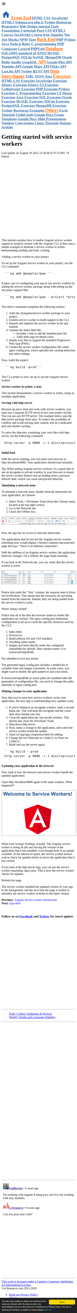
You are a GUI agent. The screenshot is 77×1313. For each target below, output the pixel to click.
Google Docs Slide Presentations (42, 119)
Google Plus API (59, 62)
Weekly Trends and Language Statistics (32, 1017)
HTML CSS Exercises (18, 81)
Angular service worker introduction (35, 899)
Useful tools (24, 115)
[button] (38, 4)
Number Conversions (17, 123)
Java (5, 44)
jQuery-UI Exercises (43, 85)
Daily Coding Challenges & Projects (30, 1013)
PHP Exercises (47, 89)
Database (54, 48)
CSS (47, 18)
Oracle (67, 57)
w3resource (8, 8)
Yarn (32, 40)
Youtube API (11, 66)
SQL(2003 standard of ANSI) (24, 53)
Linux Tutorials (47, 123)
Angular (56, 35)
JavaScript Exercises (51, 81)
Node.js (15, 44)
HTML (37, 18)
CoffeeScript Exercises (18, 89)
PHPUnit (38, 49)
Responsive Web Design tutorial (25, 26)
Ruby (26, 44)
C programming (43, 44)
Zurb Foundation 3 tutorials (30, 28)
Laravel (24, 49)
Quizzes (65, 123)
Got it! (62, 1302)
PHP (60, 40)
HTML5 (7, 22)
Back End (46, 39)
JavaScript (59, 18)
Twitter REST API (35, 71)
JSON (39, 76)
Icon (46, 35)
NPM (23, 40)
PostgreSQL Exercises (18, 106)
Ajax (48, 76)
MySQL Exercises (29, 101)
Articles (7, 127)
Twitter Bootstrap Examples (22, 110)
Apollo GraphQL (24, 62)
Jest (4, 40)
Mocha (13, 40)
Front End (21, 17)
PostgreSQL (10, 57)
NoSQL (38, 57)
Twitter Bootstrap (57, 22)
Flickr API (58, 66)
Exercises (62, 76)
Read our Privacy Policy (23, 1294)
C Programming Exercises (36, 93)
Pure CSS (44, 31)
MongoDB (53, 57)
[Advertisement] (38, 197)
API (42, 61)
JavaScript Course (28, 35)
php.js (39, 22)
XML (29, 76)
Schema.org (24, 22)
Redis (5, 62)
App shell (14, 903)
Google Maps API (35, 66)
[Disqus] (38, 1229)
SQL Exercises (50, 97)
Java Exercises (27, 97)
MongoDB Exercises (51, 106)
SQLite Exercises (57, 101)
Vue (67, 35)
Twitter (44, 916)
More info (48, 1309)
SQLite (26, 57)
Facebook (26, 916)
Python (70, 40)
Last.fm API (10, 71)
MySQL (53, 53)
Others (51, 110)
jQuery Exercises (14, 85)
